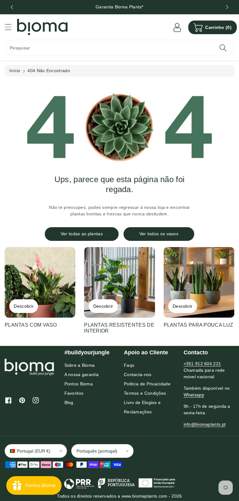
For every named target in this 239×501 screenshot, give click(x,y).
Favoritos (74, 393)
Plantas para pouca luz (198, 325)
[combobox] (119, 48)
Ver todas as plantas (82, 233)
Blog (68, 402)
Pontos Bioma (78, 383)
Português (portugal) (97, 450)
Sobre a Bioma (79, 365)
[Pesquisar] (223, 48)
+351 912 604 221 (202, 363)
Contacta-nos (138, 374)
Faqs (129, 365)
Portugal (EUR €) (33, 450)
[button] (11, 27)
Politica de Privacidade (147, 383)
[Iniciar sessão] (177, 27)
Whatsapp (194, 394)
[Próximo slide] (227, 7)
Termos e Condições (145, 393)
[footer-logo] (29, 366)
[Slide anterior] (12, 7)
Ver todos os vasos (158, 233)
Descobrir (24, 306)
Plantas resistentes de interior (119, 327)
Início (15, 70)
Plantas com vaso (31, 325)
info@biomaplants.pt (205, 424)
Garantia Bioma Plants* (119, 6)
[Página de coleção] (40, 282)
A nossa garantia (81, 374)
